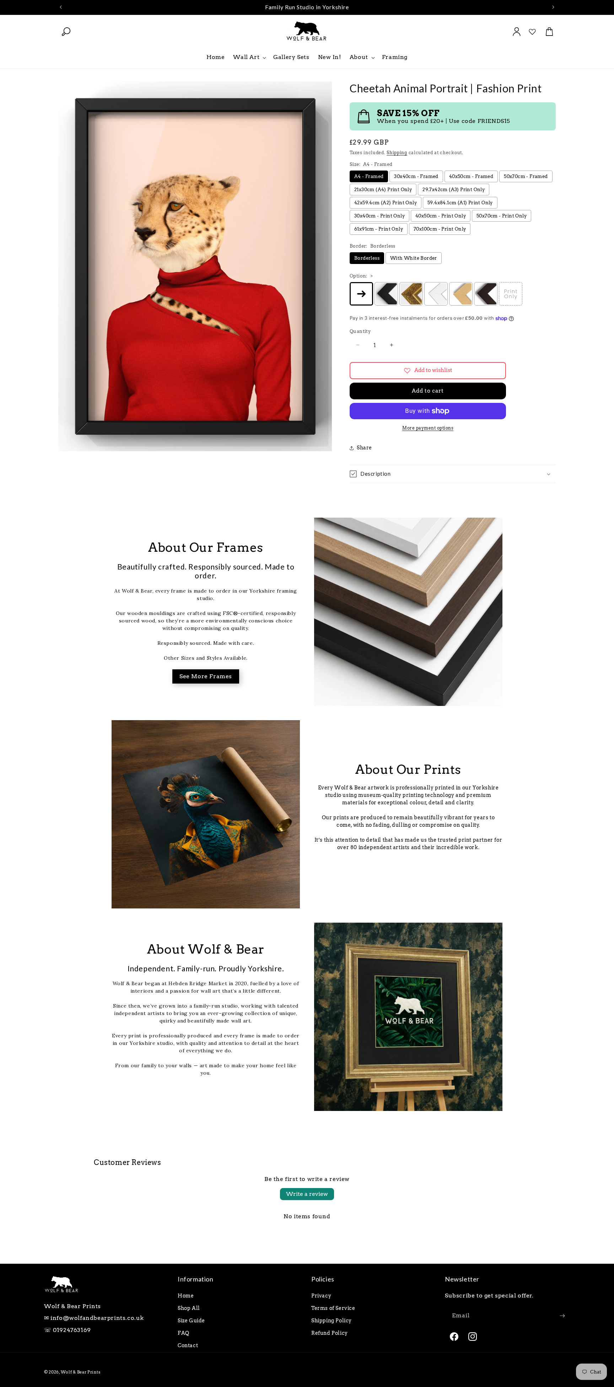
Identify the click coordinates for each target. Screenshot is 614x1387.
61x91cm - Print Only (378, 229)
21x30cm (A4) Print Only (383, 189)
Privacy (321, 1296)
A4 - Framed (368, 176)
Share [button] (364, 447)
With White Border (413, 258)
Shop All (189, 1308)
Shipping (397, 152)
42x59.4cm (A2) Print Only (385, 202)
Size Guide (191, 1320)
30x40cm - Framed (416, 176)
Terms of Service (333, 1308)
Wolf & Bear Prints (81, 1372)
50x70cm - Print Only (501, 215)
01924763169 (72, 1330)
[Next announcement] (553, 7)
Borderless (366, 258)
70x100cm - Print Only (440, 229)
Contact (188, 1345)
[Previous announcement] (61, 7)
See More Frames (205, 676)
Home (186, 1296)
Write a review (307, 1194)
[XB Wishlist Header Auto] (532, 31)
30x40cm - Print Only (379, 215)
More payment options (427, 428)
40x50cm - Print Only (440, 215)
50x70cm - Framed (526, 176)
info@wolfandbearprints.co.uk (97, 1318)
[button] (66, 31)
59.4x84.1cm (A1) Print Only (460, 202)
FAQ (183, 1333)
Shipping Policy (331, 1320)
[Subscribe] (562, 1316)
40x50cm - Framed (471, 176)
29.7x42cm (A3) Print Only (453, 189)
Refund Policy (329, 1333)
